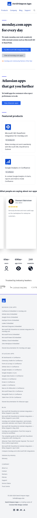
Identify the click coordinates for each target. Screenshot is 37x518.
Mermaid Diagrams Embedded (12, 326)
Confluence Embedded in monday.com (14, 311)
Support (28, 10)
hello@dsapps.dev (18, 498)
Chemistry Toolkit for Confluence (12, 360)
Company (13, 10)
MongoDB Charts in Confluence (12, 394)
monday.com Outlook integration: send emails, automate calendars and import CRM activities (17, 422)
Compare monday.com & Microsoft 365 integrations (18, 451)
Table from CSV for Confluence (11, 397)
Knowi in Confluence (8, 382)
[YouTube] (17, 510)
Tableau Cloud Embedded (10, 340)
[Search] (34, 10)
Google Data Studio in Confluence (12, 376)
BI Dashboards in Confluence (11, 357)
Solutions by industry (8, 455)
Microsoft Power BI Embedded (11, 337)
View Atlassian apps (11, 103)
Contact (4, 471)
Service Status (6, 483)
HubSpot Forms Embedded (10, 320)
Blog (20, 10)
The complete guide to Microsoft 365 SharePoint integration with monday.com (17, 437)
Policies (4, 477)
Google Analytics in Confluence (12, 370)
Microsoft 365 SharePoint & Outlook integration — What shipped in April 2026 (18, 447)
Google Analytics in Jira (9, 373)
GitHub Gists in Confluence (10, 367)
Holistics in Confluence (9, 379)
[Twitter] (24, 510)
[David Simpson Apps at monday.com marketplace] (21, 510)
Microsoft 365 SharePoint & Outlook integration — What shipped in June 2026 (18, 417)
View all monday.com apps (13, 55)
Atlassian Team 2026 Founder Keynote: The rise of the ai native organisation (18, 442)
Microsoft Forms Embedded (10, 334)
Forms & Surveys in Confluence (12, 364)
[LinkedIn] (14, 510)
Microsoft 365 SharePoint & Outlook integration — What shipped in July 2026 (18, 412)
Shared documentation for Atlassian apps (15, 402)
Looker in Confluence (8, 385)
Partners (4, 474)
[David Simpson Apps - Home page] (4, 300)
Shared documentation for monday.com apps (16, 348)
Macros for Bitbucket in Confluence (13, 388)
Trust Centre (6, 486)
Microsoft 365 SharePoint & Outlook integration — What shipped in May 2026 (18, 427)
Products (4, 10)
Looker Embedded (7, 323)
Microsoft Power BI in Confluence (12, 391)
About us (5, 468)
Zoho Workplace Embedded (10, 344)
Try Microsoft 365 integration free (16, 50)
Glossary (4, 458)
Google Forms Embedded (10, 317)
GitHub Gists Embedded (9, 314)
